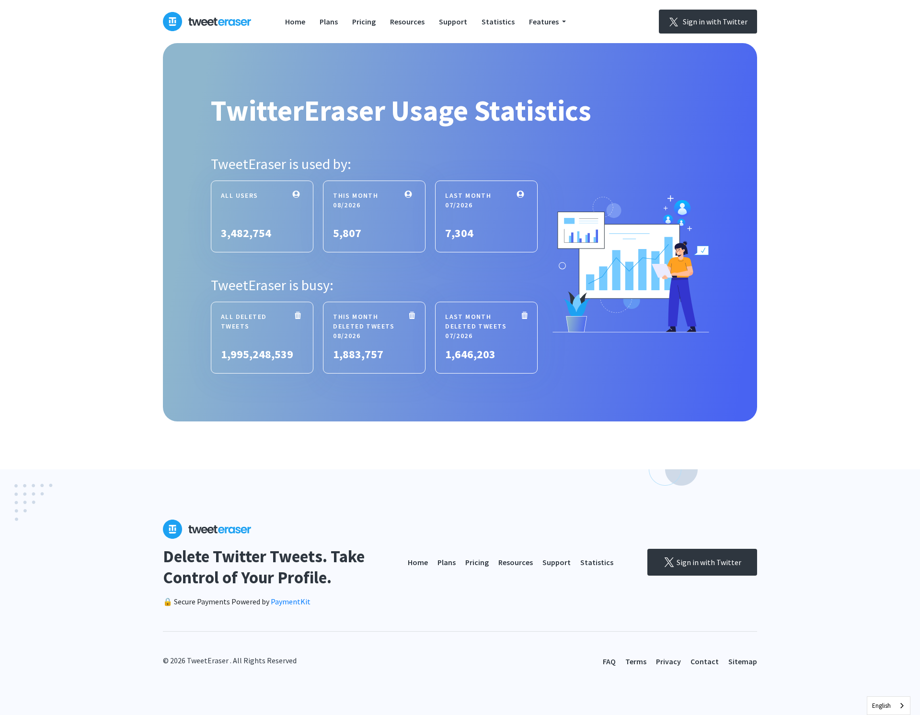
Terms (635, 661)
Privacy (668, 661)
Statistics (498, 21)
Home (295, 21)
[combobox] (888, 705)
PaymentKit (290, 601)
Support (453, 21)
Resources (407, 21)
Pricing (364, 21)
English (881, 706)
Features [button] (544, 21)
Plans (329, 21)
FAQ (609, 661)
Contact (704, 661)
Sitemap (742, 661)
